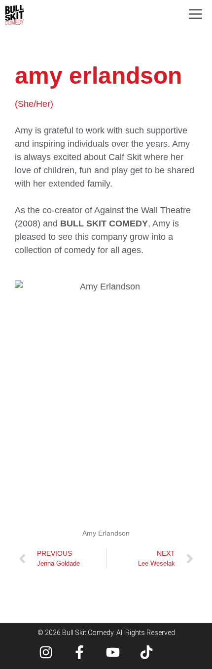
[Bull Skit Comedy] (14, 15)
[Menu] (195, 15)
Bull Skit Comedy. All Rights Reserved (118, 633)
